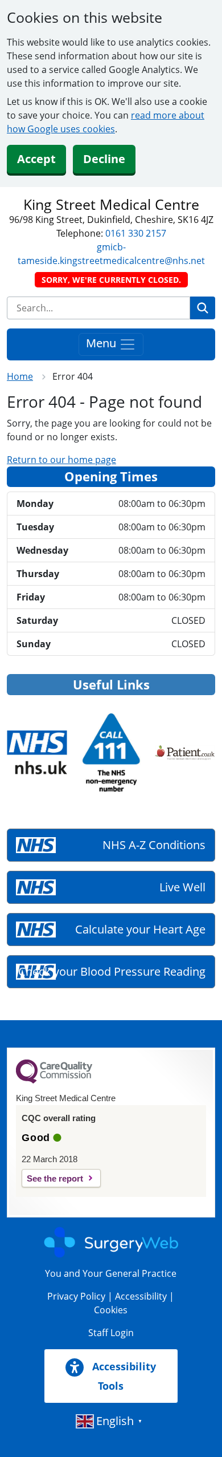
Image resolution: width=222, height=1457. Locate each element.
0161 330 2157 (135, 233)
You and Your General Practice (110, 1273)
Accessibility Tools (122, 1376)
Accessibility (141, 1296)
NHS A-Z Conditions (153, 845)
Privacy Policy (76, 1296)
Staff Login (111, 1332)
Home (20, 376)
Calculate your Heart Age (140, 929)
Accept (36, 159)
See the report (55, 1178)
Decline (104, 159)
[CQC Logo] (54, 1080)
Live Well (182, 887)
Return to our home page (61, 459)
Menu (102, 343)
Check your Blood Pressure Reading (111, 971)
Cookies (111, 1310)
